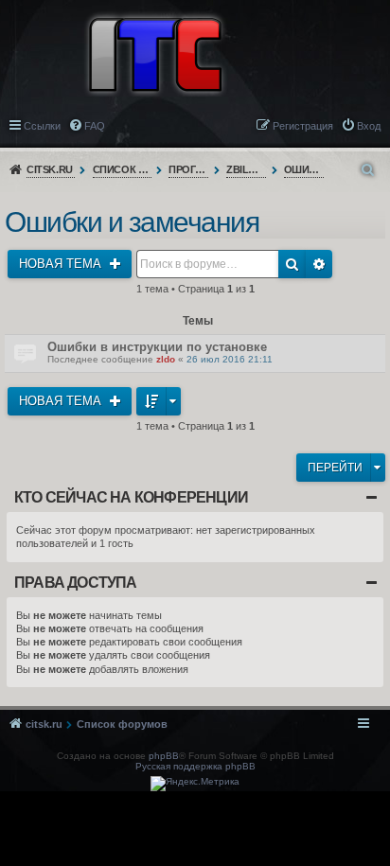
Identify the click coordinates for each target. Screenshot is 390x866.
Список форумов (122, 169)
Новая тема (62, 263)
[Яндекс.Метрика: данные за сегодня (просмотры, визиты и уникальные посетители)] (195, 783)
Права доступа (75, 582)
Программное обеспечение (188, 169)
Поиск (292, 264)
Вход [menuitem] (369, 126)
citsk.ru (50, 169)
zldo (165, 359)
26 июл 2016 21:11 (229, 359)
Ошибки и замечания (304, 169)
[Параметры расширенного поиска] (369, 170)
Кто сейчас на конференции (131, 497)
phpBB (164, 756)
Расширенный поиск (319, 264)
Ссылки (42, 126)
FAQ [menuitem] (94, 126)
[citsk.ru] (155, 53)
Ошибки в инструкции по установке (157, 347)
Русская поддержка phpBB (195, 766)
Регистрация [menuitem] (303, 126)
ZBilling (246, 169)
